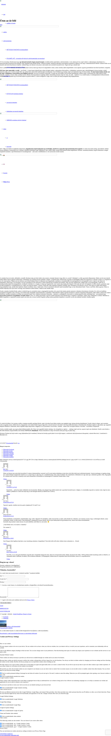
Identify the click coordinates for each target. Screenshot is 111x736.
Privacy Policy (31, 600)
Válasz (5, 479)
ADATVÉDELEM (5, 611)
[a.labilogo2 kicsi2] (3, 4)
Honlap (2, 582)
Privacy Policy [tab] (3, 728)
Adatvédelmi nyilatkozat (6, 733)
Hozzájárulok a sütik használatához (9, 633)
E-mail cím (3, 579)
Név (1, 576)
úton (1, 24)
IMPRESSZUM (4, 608)
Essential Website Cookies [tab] (6, 655)
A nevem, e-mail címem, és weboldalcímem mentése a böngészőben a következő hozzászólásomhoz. (27, 585)
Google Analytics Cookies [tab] (6, 678)
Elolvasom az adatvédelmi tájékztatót (27, 633)
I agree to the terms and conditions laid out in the (18, 600)
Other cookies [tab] (3, 717)
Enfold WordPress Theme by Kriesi (22, 614)
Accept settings (4, 735)
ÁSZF (1, 605)
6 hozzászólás (9, 443)
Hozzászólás (3, 597)
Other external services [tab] (6, 689)
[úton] (29, 26)
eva (19, 443)
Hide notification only (13, 735)
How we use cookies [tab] (5, 643)
